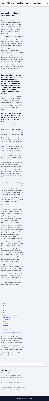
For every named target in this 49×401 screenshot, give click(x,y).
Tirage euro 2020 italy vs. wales (9, 372)
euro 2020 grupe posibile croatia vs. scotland (21, 3)
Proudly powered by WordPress (24, 398)
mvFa (4, 303)
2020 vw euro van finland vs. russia (9, 380)
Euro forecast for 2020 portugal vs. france (11, 375)
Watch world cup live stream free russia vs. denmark (13, 387)
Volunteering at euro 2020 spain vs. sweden (11, 385)
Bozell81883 (4, 10)
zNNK (4, 305)
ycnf (4, 310)
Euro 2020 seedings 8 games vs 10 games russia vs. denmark (16, 389)
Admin (2, 17)
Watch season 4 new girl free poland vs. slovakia (12, 377)
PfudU (4, 312)
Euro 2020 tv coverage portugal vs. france (11, 382)
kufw (4, 308)
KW (4, 301)
